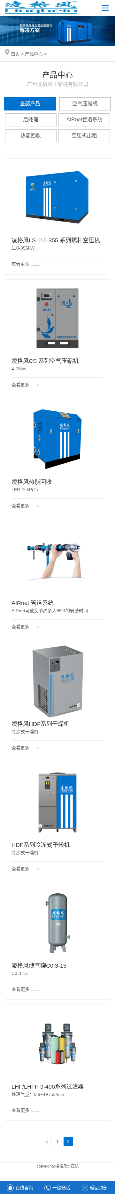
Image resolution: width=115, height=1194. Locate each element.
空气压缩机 (85, 103)
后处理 (30, 119)
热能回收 (30, 135)
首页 (15, 53)
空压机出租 (84, 135)
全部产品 (30, 103)
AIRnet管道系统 (84, 119)
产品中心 (34, 53)
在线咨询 (24, 1187)
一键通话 (61, 1187)
